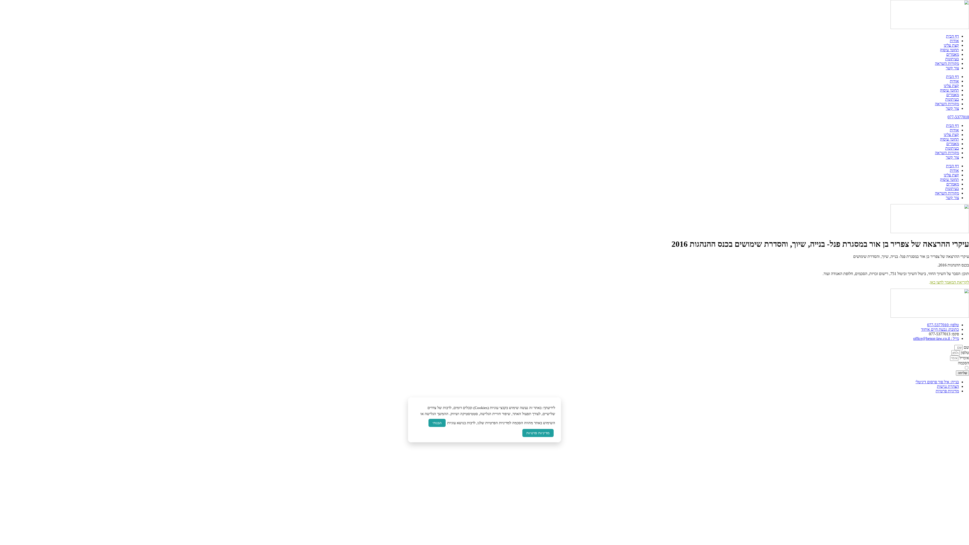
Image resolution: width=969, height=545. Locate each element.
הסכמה (963, 363)
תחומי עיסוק (949, 50)
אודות (954, 41)
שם (966, 347)
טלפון (964, 352)
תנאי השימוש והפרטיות (819, 368)
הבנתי (437, 423)
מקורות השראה (947, 63)
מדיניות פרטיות (538, 433)
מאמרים (952, 54)
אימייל (963, 358)
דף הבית (952, 36)
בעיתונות (952, 59)
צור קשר (952, 68)
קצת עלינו (951, 45)
